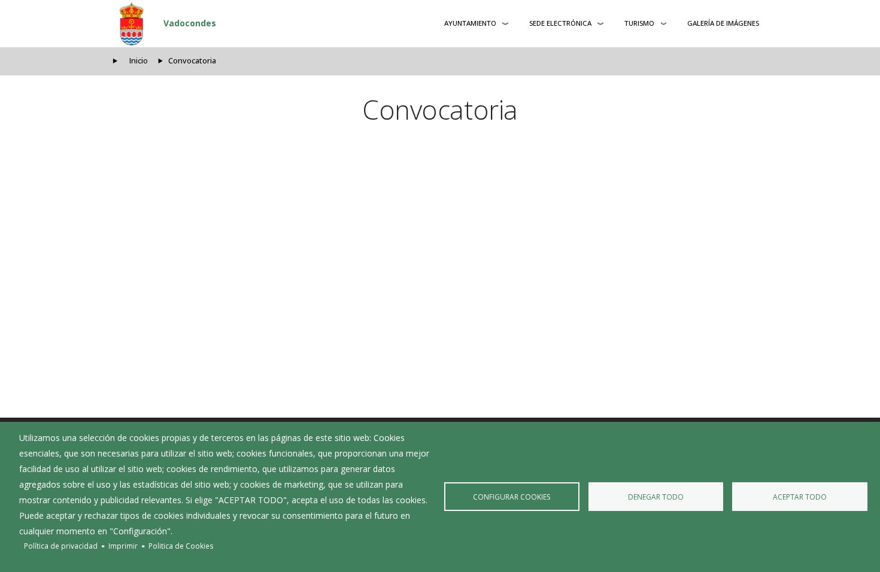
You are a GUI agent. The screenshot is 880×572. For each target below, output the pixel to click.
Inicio (138, 61)
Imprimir (123, 545)
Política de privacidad (61, 545)
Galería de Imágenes (723, 23)
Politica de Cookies (181, 545)
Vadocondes (189, 23)
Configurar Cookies (512, 496)
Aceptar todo (800, 496)
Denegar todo (656, 496)
